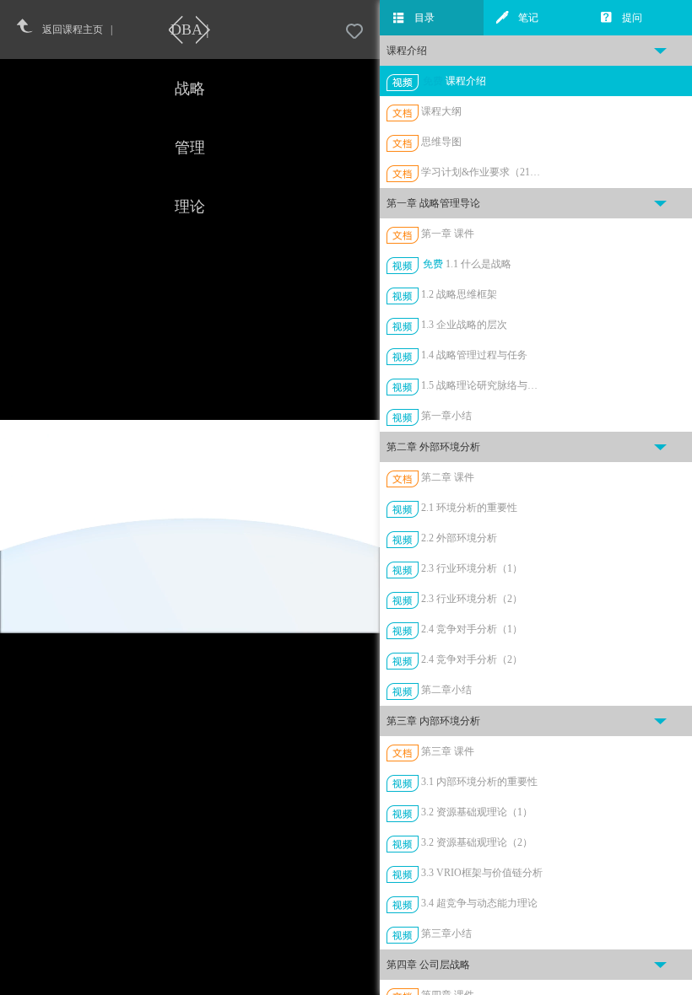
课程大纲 (441, 111)
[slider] (231, 983)
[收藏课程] (354, 32)
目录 (424, 18)
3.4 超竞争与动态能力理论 (479, 903)
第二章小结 (446, 690)
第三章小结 (446, 933)
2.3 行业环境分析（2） (471, 599)
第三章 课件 (447, 751)
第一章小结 (446, 416)
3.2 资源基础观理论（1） (477, 812)
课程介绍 (466, 81)
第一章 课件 (447, 233)
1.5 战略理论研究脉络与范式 (483, 385)
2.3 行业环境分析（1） (471, 568)
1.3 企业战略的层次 (464, 325)
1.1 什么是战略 (478, 264)
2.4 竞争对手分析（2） (471, 659)
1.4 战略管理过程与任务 (474, 355)
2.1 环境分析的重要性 (469, 508)
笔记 (528, 18)
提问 (632, 18)
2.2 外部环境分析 (459, 538)
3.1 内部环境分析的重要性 (479, 782)
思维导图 (441, 142)
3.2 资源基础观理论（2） (477, 842)
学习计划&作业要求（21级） (483, 172)
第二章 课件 (447, 477)
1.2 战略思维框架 (459, 294)
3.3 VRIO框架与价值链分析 (482, 873)
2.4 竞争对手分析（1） (471, 629)
